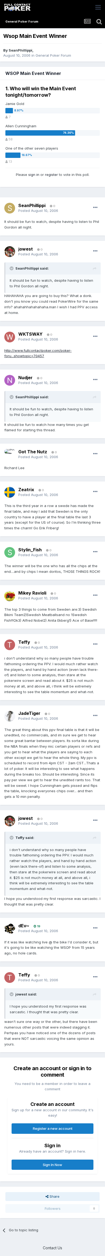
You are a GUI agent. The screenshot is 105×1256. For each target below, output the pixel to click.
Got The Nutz (32, 451)
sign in (33, 174)
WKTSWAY (30, 334)
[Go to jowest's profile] (9, 251)
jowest (25, 249)
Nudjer (25, 377)
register (51, 174)
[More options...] (95, 207)
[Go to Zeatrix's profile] (9, 492)
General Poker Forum (53, 55)
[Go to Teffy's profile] (9, 644)
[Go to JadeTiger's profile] (9, 716)
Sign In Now (52, 1165)
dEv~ (23, 925)
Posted (38, 210)
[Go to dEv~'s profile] (9, 928)
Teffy (24, 642)
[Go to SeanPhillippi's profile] (9, 208)
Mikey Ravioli (32, 593)
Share (54, 1196)
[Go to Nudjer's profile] (9, 380)
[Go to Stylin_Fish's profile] (9, 552)
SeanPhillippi (20, 50)
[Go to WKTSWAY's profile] (9, 337)
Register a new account (52, 1128)
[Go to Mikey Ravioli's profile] (9, 596)
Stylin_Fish (30, 549)
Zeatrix (26, 489)
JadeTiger (29, 713)
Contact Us (52, 1248)
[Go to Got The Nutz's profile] (9, 454)
